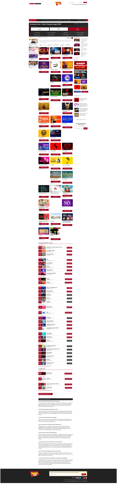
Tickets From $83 (56, 126)
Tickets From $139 (67, 100)
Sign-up (81, 2)
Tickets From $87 (56, 223)
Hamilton (40, 110)
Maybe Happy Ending (42, 150)
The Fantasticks (65, 82)
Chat (53, 20)
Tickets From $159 (67, 182)
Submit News (79, 479)
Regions (82, 479)
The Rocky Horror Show (55, 193)
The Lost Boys (53, 137)
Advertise (66, 479)
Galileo (40, 96)
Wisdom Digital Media (73, 481)
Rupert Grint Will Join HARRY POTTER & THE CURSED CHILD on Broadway (33, 42)
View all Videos (76, 57)
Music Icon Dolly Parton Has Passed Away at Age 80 (33, 50)
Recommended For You (77, 95)
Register (79, 20)
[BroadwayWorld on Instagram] (78, 478)
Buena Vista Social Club (67, 69)
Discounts (84, 91)
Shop (62, 20)
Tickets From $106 (56, 154)
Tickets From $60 (67, 168)
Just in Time (65, 123)
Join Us (75, 479)
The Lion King (41, 137)
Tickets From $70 (67, 210)
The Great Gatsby (54, 96)
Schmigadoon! (65, 193)
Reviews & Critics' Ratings (80, 32)
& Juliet (40, 55)
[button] (87, 20)
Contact (72, 479)
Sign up (85, 128)
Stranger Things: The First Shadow (43, 222)
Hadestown (64, 96)
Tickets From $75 (44, 71)
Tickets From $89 (67, 127)
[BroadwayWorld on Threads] (84, 478)
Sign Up (83, 474)
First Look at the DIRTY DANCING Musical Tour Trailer (84, 49)
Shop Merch (32, 3)
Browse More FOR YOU (80, 119)
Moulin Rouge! (65, 150)
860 (51, 55)
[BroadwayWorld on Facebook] (76, 478)
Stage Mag (69, 20)
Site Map (85, 479)
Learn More (69, 294)
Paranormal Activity (42, 193)
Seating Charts (66, 32)
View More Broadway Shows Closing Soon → (45, 390)
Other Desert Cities (54, 179)
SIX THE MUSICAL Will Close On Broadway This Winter (33, 57)
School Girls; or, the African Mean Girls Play (43, 208)
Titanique (52, 221)
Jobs (55, 20)
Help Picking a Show (37, 32)
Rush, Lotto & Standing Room (51, 32)
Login (84, 20)
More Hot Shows (77, 91)
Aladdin (40, 69)
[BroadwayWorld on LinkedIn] (80, 478)
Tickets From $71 (55, 140)
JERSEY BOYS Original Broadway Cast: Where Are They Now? (33, 64)
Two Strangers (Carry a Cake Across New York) (67, 222)
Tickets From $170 (44, 113)
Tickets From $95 (67, 113)
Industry (50, 20)
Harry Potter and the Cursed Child (66, 111)
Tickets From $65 (44, 154)
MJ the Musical (53, 150)
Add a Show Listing (37, 3)
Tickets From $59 (67, 71)
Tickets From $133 (44, 140)
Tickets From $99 (56, 239)
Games (65, 20)
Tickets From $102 (56, 71)
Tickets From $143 (67, 153)
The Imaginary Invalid (43, 123)
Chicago (52, 82)
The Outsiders (65, 179)
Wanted (40, 235)
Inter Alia (52, 123)
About (69, 479)
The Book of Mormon (54, 69)
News (44, 20)
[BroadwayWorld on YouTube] (86, 478)
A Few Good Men (65, 55)
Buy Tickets (44, 58)
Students (58, 20)
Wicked (52, 235)
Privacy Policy (84, 481)
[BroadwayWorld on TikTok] (82, 478)
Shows (47, 20)
